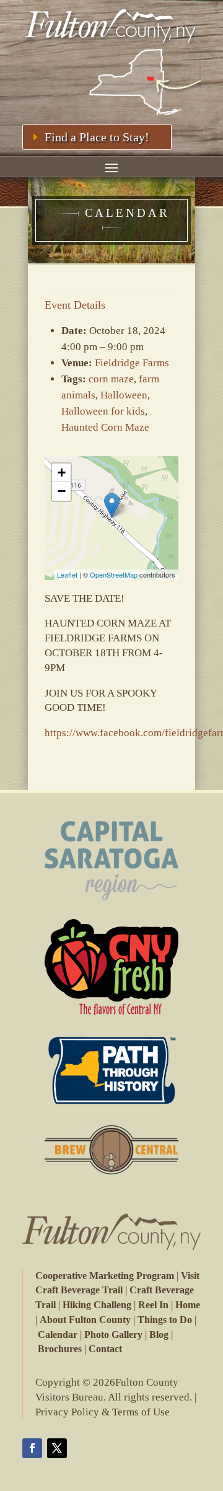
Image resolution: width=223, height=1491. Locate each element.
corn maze (111, 379)
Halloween (123, 395)
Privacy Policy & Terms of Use (102, 1412)
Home (187, 1305)
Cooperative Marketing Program (104, 1275)
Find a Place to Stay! (97, 137)
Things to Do (165, 1319)
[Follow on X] (57, 1448)
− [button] (62, 491)
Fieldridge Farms (132, 363)
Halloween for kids (103, 411)
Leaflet (67, 574)
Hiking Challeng (97, 1305)
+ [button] (62, 472)
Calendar (57, 1334)
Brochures (60, 1349)
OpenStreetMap (114, 574)
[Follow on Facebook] (32, 1448)
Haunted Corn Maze (105, 427)
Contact (105, 1349)
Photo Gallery (113, 1334)
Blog (158, 1334)
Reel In (153, 1305)
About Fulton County (85, 1319)
